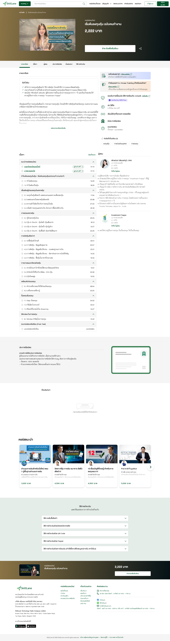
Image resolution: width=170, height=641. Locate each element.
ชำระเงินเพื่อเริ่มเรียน (110, 48)
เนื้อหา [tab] (35, 64)
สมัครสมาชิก (163, 3)
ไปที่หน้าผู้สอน (115, 171)
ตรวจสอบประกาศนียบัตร (68, 598)
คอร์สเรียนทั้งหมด (94, 3)
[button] (106, 144)
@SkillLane (103, 603)
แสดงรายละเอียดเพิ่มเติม (58, 128)
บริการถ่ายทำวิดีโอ (85, 596)
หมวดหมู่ (23, 3)
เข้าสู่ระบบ (150, 3)
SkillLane (102, 600)
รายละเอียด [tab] (24, 64)
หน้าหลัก (22, 12)
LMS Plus (83, 603)
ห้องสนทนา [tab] (69, 64)
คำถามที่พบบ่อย (104, 591)
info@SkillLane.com (105, 606)
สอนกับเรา (138, 3)
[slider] (44, 48)
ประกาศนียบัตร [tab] (57, 64)
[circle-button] (150, 467)
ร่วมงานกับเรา (84, 598)
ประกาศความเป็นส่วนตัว (116, 637)
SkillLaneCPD (118, 3)
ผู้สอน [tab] (45, 64)
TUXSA (63, 593)
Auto (61, 48)
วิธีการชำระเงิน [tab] (80, 64)
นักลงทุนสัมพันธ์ (85, 601)
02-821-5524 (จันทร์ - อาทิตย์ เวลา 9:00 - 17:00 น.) (115, 593)
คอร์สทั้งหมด (64, 591)
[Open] (84, 4)
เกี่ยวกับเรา (83, 591)
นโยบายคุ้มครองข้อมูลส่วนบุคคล (89, 637)
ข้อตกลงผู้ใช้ (104, 637)
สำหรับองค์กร (128, 3)
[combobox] (60, 3)
